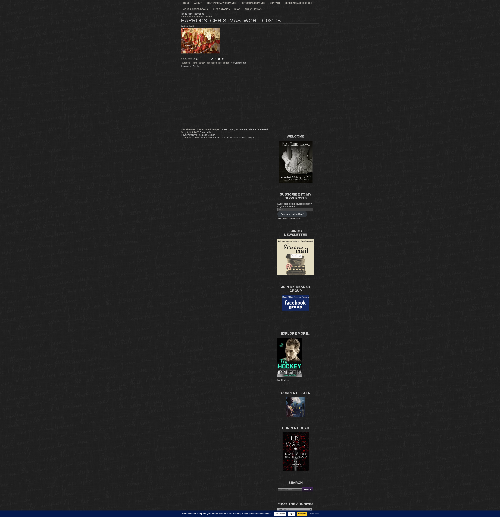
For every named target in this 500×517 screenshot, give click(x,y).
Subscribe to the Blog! (292, 214)
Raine (204, 137)
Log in (251, 137)
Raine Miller (206, 132)
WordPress (240, 137)
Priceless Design (206, 135)
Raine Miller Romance (192, 13)
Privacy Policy (188, 135)
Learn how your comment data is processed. (245, 129)
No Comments (238, 63)
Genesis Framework (221, 137)
